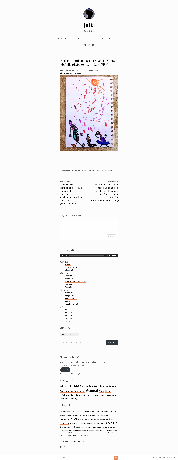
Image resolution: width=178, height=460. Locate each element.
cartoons (62, 415)
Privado (94, 395)
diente (81, 419)
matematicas (105, 427)
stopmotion (75, 433)
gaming (80, 423)
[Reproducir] (63, 256)
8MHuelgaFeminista (65, 411)
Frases (80, 39)
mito (61, 430)
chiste (72, 415)
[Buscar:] (85, 458)
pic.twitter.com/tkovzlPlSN (70, 73)
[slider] (114, 255)
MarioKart (99, 427)
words (77, 436)
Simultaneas (105, 395)
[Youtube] (92, 44)
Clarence (85, 415)
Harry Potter (91, 423)
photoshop (84, 430)
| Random (95, 39)
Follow (65, 370)
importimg (111, 423)
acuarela (74, 412)
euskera (102, 419)
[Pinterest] (89, 44)
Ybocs (87, 39)
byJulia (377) (69, 279)
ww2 (91, 436)
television (82, 433)
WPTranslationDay (84, 436)
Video (114, 395)
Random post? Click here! (74, 441)
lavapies (77, 427)
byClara (106, 412)
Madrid (83, 427)
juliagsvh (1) (69, 270)
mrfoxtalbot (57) (71, 267)
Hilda (97, 423)
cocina (93, 415)
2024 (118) (68, 316)
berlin (102, 411)
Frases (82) (69, 287)
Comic (96, 386)
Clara (81, 415)
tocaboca (88, 433)
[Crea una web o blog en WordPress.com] (64, 447)
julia (73, 427)
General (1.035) (70, 276)
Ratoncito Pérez (113, 430)
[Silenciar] (110, 256)
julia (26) (68, 301)
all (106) (68, 264)
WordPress (65, 399)
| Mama (110, 39)
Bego (98, 411)
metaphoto (112, 427)
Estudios (104, 386)
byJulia (60, 39)
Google (84, 423)
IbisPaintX (101, 423)
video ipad (93, 433)
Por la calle (73, 395)
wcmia (111, 433)
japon (68, 427)
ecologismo (87, 419)
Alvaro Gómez (66, 171)
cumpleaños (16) (71, 304)
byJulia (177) (69, 293)
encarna (93, 419)
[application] (89, 255)
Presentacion (85, 395)
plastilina (91, 430)
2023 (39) (68, 318)
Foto (76, 391)
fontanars (64, 423)
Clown (89, 415)
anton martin (90, 411)
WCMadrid (106, 433)
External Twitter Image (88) (75, 281)
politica (101, 430)
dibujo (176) (69, 296)
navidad (75, 430)
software (62, 433)
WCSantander (63, 436)
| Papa (117, 39)
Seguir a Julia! (69, 357)
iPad (61, 427)
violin (98, 433)
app (95, 412)
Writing (74, 399)
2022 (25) (68, 321)
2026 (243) (69, 310)
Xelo (94, 436)
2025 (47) (68, 313)
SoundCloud (68, 433)
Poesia (97, 430)
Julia (89, 25)
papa (79, 430)
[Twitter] (85, 44)
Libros (67, 39)
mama (94, 427)
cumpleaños (65, 419)
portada (107, 430)
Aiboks (63, 386)
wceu (102, 433)
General (97, 171)
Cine (91, 386)
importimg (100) (71, 298)
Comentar (111, 236)
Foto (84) (68, 284)
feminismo (109, 419)
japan (65, 427)
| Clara (103, 39)
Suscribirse (112, 342)
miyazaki (65, 430)
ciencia (85, 386)
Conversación (104, 415)
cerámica (67, 415)
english (97, 419)
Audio (74, 39)
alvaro (84, 412)
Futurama (74, 423)
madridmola (89, 427)
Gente (101, 391)
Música (63, 395)
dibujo (110, 171)
